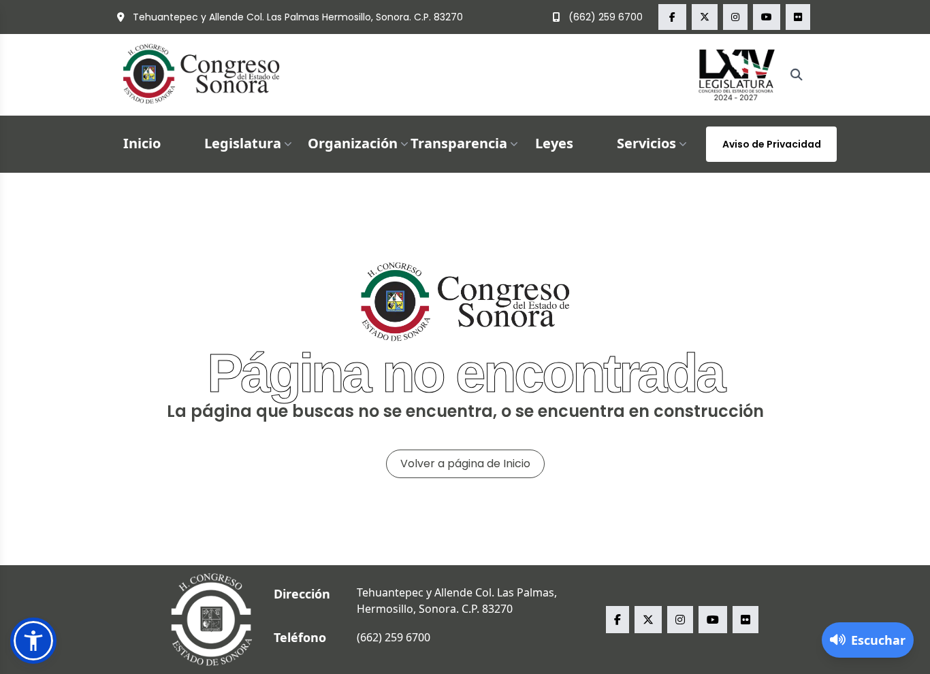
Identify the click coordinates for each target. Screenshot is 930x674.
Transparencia (459, 143)
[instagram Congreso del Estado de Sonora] (735, 17)
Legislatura (242, 143)
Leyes (554, 143)
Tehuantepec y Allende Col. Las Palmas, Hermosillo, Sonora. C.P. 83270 (457, 600)
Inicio (142, 143)
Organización (353, 143)
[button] (33, 640)
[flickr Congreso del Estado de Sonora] (798, 17)
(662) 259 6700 (604, 17)
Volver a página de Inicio (465, 463)
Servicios (646, 143)
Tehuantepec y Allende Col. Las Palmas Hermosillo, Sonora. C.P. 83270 (296, 17)
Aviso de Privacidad (771, 144)
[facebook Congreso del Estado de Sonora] (672, 17)
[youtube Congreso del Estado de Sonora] (766, 17)
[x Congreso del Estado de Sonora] (704, 17)
